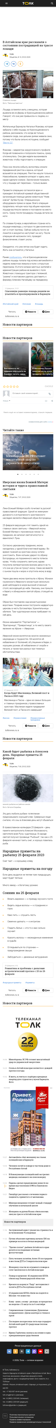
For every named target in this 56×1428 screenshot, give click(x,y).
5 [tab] (34, 474)
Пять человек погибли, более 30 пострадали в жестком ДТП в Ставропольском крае (30, 1260)
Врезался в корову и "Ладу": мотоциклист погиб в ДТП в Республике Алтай (29, 1285)
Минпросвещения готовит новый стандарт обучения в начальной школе (30, 1204)
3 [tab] (26, 474)
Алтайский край (10, 304)
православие (19, 718)
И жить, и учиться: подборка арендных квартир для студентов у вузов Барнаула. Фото (29, 1079)
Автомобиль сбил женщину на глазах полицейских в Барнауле (27, 1158)
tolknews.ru (14, 1370)
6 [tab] (38, 474)
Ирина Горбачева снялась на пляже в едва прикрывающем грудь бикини (30, 1334)
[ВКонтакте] (13, 63)
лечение (26, 304)
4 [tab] (30, 474)
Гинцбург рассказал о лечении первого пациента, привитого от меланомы (28, 1195)
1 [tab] (17, 474)
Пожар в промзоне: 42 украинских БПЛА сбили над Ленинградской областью (28, 1277)
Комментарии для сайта (41, 422)
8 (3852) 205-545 (13, 1398)
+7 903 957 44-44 (13, 1392)
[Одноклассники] (20, 63)
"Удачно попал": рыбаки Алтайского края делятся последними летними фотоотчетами (29, 1250)
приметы (30, 983)
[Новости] (30, 311)
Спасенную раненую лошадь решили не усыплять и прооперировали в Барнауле (27, 292)
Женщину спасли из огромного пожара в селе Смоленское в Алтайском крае (29, 1268)
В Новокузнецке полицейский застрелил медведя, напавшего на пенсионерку (29, 1175)
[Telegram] (6, 63)
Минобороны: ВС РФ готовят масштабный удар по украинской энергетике (26, 459)
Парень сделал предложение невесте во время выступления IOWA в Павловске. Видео (28, 1186)
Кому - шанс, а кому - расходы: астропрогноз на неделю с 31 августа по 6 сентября (30, 1303)
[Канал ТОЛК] (45, 311)
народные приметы (12, 983)
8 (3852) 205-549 (13, 1402)
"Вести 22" (8, 142)
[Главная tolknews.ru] (28, 3)
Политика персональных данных (22, 1415)
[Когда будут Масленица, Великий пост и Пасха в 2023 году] (28, 672)
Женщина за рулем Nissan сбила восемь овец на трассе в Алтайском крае (28, 1212)
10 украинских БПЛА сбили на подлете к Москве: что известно (28, 1294)
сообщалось (15, 257)
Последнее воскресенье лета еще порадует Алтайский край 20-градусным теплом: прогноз (30, 1324)
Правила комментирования (20, 1420)
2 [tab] (22, 474)
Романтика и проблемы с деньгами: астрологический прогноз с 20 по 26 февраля (25, 971)
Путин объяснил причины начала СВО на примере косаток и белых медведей (29, 1240)
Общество (13, 57)
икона (6, 718)
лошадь (39, 304)
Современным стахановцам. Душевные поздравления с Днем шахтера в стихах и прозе (29, 1313)
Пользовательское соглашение (22, 1417)
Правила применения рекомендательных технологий (30, 1422)
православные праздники (37, 719)
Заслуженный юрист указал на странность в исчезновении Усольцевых (31, 1231)
